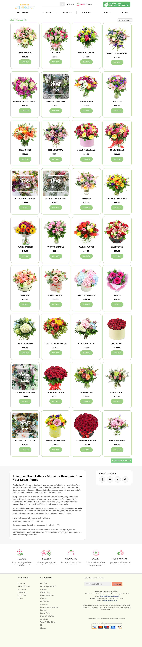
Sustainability (44, 619)
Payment (43, 610)
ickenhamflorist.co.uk (110, 600)
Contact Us (22, 595)
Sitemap (43, 628)
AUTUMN (124, 13)
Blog (41, 625)
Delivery (43, 598)
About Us (43, 583)
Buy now (25, 62)
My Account (22, 589)
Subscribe (117, 584)
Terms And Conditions (47, 622)
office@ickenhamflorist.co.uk (109, 596)
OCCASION (66, 13)
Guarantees (44, 604)
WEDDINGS (87, 13)
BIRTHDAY (47, 13)
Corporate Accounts (47, 595)
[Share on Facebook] (102, 479)
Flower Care (44, 601)
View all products (122, 461)
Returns (20, 598)
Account (71, 4)
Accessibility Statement (48, 586)
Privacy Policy (45, 613)
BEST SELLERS (23, 13)
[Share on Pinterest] (110, 479)
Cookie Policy (45, 592)
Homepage (21, 583)
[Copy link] (125, 479)
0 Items (89, 4)
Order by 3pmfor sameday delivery (119, 4)
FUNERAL (106, 13)
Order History (22, 592)
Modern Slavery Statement (49, 607)
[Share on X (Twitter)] (118, 479)
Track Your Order (24, 586)
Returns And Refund (47, 616)
